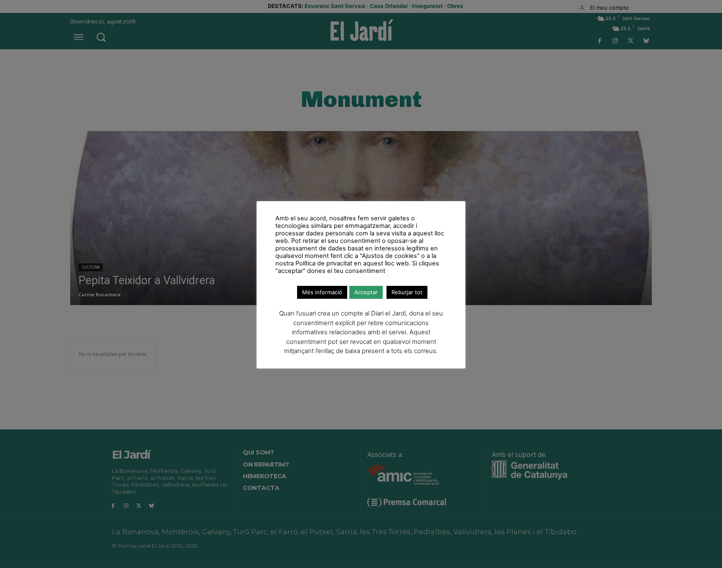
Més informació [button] (322, 292)
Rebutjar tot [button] (407, 292)
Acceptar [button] (366, 292)
